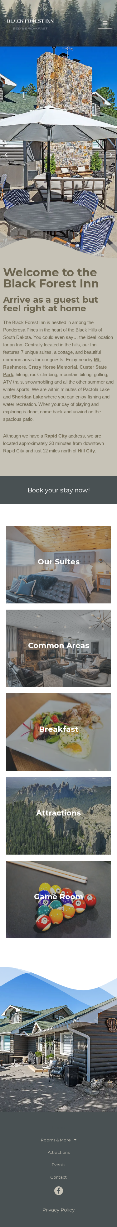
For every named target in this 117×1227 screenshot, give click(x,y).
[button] (6, 155)
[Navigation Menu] (105, 23)
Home (58, 1127)
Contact (58, 1177)
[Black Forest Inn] (30, 23)
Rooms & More (56, 1139)
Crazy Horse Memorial (52, 367)
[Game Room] (58, 899)
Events (58, 1164)
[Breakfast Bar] (58, 732)
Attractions (59, 1152)
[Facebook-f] (58, 1190)
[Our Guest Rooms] (58, 564)
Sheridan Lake (27, 396)
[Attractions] (58, 816)
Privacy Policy (58, 1210)
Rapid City (55, 435)
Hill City (86, 450)
